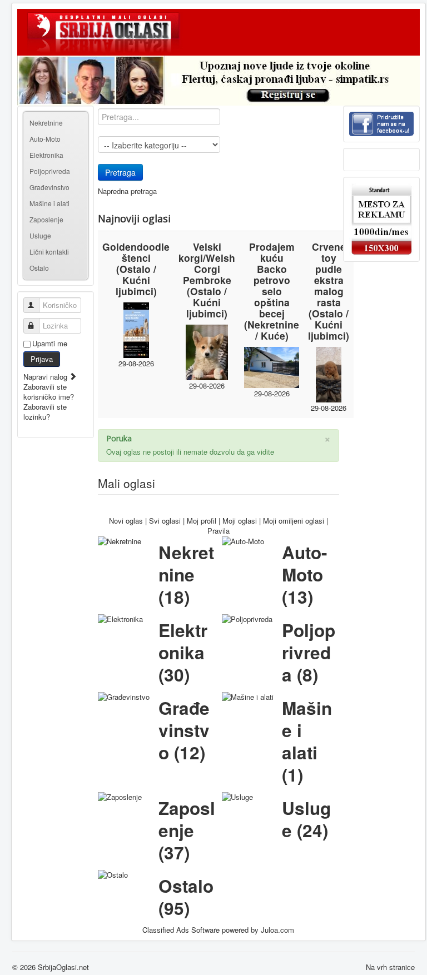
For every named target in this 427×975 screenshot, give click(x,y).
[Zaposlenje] (120, 796)
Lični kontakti (49, 251)
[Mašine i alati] (248, 696)
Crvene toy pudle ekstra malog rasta (329, 274)
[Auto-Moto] (243, 540)
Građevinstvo (49, 187)
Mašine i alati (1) (307, 741)
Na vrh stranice (390, 967)
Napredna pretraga (127, 191)
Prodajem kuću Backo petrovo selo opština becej (272, 280)
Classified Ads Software (181, 929)
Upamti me (49, 344)
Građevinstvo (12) (184, 730)
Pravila (218, 530)
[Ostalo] (113, 874)
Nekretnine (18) (186, 574)
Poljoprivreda (49, 171)
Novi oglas (126, 520)
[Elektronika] (120, 618)
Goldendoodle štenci (136, 252)
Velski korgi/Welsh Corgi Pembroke (206, 263)
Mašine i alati (49, 203)
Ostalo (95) (186, 897)
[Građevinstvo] (124, 696)
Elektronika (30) (182, 652)
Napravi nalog (46, 376)
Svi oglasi (165, 520)
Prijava (42, 359)
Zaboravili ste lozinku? (45, 411)
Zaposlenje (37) (186, 830)
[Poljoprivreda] (247, 618)
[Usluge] (237, 796)
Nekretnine (46, 122)
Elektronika (46, 155)
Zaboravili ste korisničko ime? (48, 391)
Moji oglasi (239, 520)
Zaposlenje (46, 219)
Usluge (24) (306, 819)
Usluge (40, 235)
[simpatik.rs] (218, 81)
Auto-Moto (45, 138)
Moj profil (201, 520)
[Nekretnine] (119, 540)
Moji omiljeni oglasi (293, 520)
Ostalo (39, 267)
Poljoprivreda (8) (308, 652)
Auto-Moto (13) (304, 574)
